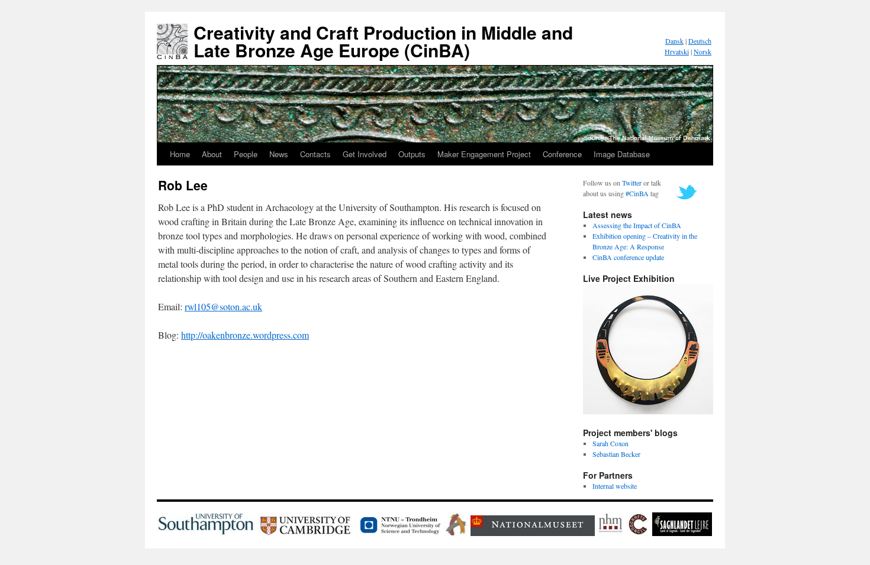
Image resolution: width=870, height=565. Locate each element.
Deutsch (699, 41)
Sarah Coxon (610, 443)
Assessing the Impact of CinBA (636, 225)
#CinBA (637, 193)
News (278, 154)
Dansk (674, 41)
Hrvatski (677, 51)
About (212, 154)
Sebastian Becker (616, 454)
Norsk (702, 51)
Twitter (632, 182)
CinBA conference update (628, 257)
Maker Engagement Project (484, 154)
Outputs (412, 154)
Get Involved (364, 154)
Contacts (315, 154)
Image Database (622, 154)
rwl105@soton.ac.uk (223, 306)
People (245, 154)
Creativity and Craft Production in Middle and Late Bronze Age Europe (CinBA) (383, 41)
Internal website (614, 486)
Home (180, 154)
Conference (562, 154)
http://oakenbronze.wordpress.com (245, 335)
